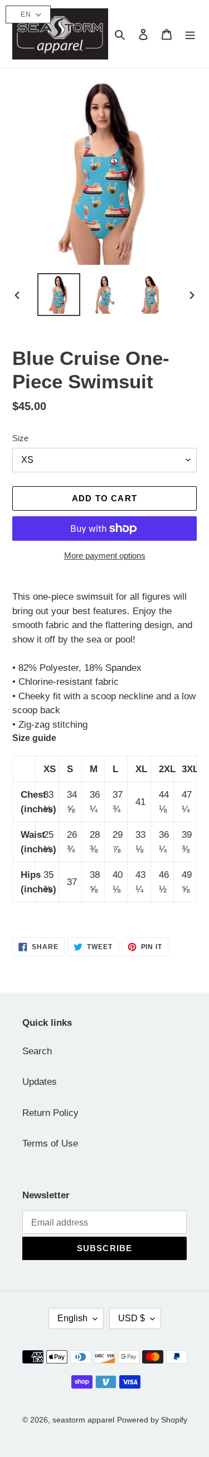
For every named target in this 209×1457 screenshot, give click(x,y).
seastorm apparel (83, 1419)
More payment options (104, 555)
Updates (39, 1081)
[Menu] (190, 34)
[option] (59, 294)
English (72, 1318)
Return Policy (50, 1113)
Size (20, 438)
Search (37, 1051)
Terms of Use (50, 1143)
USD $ (131, 1318)
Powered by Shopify (152, 1419)
